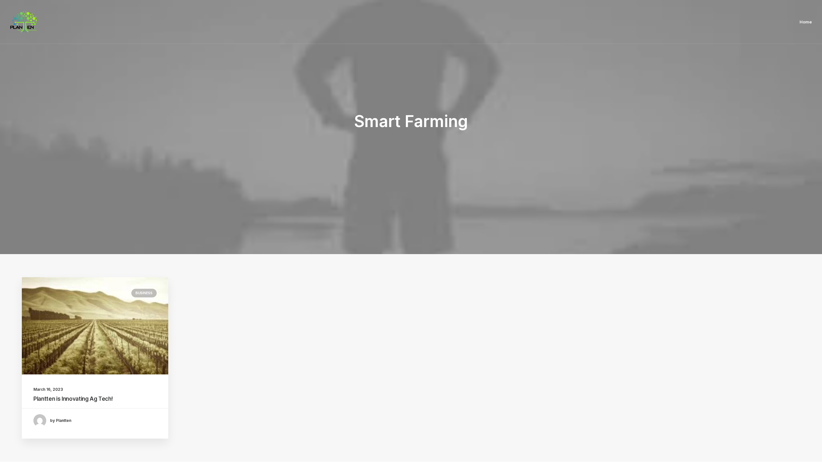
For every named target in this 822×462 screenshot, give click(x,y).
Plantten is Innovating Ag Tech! (73, 399)
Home (806, 21)
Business (144, 293)
